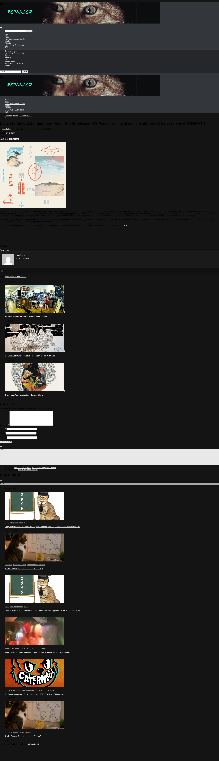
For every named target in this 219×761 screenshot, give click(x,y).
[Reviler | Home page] (80, 23)
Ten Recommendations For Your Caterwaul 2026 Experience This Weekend (35, 694)
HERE (125, 225)
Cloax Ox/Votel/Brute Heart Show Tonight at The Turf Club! (30, 356)
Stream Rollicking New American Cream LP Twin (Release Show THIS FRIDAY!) (37, 652)
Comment (4, 425)
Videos (7, 65)
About (7, 37)
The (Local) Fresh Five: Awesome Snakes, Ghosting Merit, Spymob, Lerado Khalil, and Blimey (43, 610)
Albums (8, 57)
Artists (7, 41)
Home (7, 35)
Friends (8, 43)
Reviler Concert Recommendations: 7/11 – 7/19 (24, 569)
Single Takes (10, 61)
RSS (6, 47)
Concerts (8, 565)
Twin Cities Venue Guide (15, 39)
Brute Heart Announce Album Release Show (24, 395)
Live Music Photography (14, 53)
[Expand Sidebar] (1, 446)
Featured (8, 116)
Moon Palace (21, 277)
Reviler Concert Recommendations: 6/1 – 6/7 (23, 736)
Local (7, 59)
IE (15, 277)
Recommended (11, 51)
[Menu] (1, 27)
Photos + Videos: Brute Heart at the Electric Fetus (26, 317)
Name (3, 429)
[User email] (2, 271)
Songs (7, 55)
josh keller (6, 129)
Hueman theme (33, 744)
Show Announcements (14, 63)
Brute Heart (10, 133)
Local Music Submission (14, 45)
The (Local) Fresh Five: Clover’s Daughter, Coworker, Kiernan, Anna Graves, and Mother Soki (42, 527)
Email (3, 433)
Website (3, 437)
